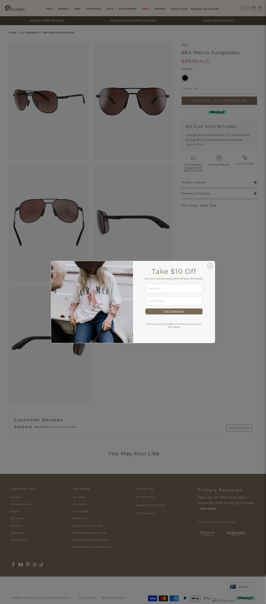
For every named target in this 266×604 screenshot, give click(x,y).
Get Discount (174, 311)
